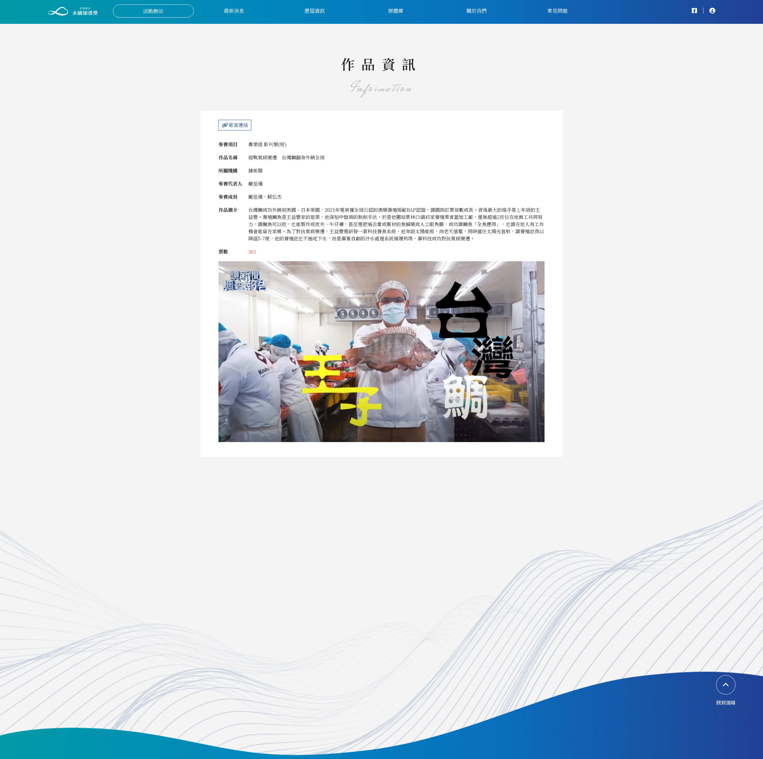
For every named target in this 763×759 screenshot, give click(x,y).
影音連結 (238, 125)
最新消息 (234, 10)
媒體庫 (395, 10)
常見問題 (557, 10)
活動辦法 (153, 11)
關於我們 (476, 10)
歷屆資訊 (315, 10)
